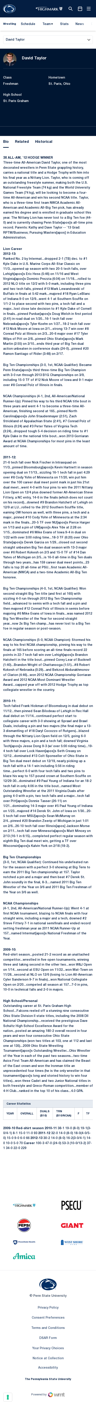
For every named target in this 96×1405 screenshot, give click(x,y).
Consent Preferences (48, 1317)
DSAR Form (48, 1338)
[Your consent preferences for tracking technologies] (8, 1397)
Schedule (28, 24)
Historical (43, 141)
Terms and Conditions (48, 1328)
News (79, 24)
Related (22, 141)
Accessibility (48, 1367)
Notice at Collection (48, 1358)
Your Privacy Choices (48, 1348)
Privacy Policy (48, 1307)
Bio (6, 141)
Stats (64, 24)
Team (46, 24)
